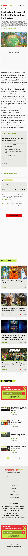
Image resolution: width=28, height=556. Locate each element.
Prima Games (20, 508)
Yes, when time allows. (11, 155)
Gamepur (22, 506)
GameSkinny (18, 513)
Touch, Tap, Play (6, 517)
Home (2, 8)
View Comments (14, 215)
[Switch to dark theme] (23, 5)
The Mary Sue (18, 515)
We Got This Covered (17, 511)
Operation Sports (9, 515)
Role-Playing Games (8, 180)
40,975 (16, 458)
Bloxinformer (21, 517)
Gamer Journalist (9, 513)
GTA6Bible (13, 520)
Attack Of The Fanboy (9, 508)
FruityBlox (14, 517)
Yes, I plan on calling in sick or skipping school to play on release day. (14, 151)
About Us (14, 485)
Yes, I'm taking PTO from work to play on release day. (15, 145)
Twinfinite (15, 506)
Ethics (14, 488)
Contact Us (14, 491)
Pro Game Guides (7, 506)
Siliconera (7, 511)
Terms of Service (11, 397)
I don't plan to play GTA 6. (11, 159)
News (6, 8)
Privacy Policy (17, 397)
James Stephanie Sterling (10, 28)
